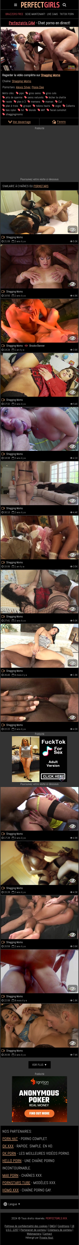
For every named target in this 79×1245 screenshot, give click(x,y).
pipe (21, 93)
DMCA (53, 1226)
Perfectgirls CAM (22, 22)
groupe (27, 106)
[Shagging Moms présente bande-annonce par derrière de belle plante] (39, 646)
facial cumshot (57, 110)
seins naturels (35, 97)
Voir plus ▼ (39, 1065)
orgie (58, 106)
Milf (42, 110)
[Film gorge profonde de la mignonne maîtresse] (39, 429)
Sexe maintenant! (35, 14)
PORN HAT (10, 1138)
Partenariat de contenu (33, 1230)
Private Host (46, 1237)
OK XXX (8, 1145)
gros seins (34, 93)
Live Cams (52, 14)
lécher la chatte (57, 97)
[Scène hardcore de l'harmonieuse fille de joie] (39, 591)
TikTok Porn (67, 14)
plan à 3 (21, 101)
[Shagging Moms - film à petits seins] (39, 809)
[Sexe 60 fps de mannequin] (39, 1025)
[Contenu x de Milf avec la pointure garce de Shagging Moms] (39, 700)
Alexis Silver (23, 87)
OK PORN (9, 1153)
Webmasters (34, 1234)
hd (22, 110)
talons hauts (42, 106)
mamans (35, 101)
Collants (70, 106)
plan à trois (11, 106)
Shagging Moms (50, 75)
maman (49, 101)
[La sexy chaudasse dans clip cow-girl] (39, 212)
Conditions (63, 1226)
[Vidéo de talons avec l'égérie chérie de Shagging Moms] (39, 375)
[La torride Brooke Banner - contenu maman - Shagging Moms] (39, 321)
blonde (32, 110)
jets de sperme (13, 97)
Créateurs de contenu (60, 1230)
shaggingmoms (14, 114)
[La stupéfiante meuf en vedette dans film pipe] (39, 537)
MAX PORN (10, 1175)
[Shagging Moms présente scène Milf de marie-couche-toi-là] (39, 483)
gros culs (50, 93)
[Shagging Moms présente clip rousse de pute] (39, 266)
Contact (47, 1234)
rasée (8, 101)
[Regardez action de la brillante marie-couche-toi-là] (39, 863)
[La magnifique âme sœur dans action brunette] (39, 971)
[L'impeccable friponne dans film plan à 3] (39, 917)
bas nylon (10, 110)
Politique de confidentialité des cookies (26, 1226)
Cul (60, 101)
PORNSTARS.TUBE (16, 1182)
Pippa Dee (38, 87)
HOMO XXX (10, 1190)
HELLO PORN (11, 1160)
